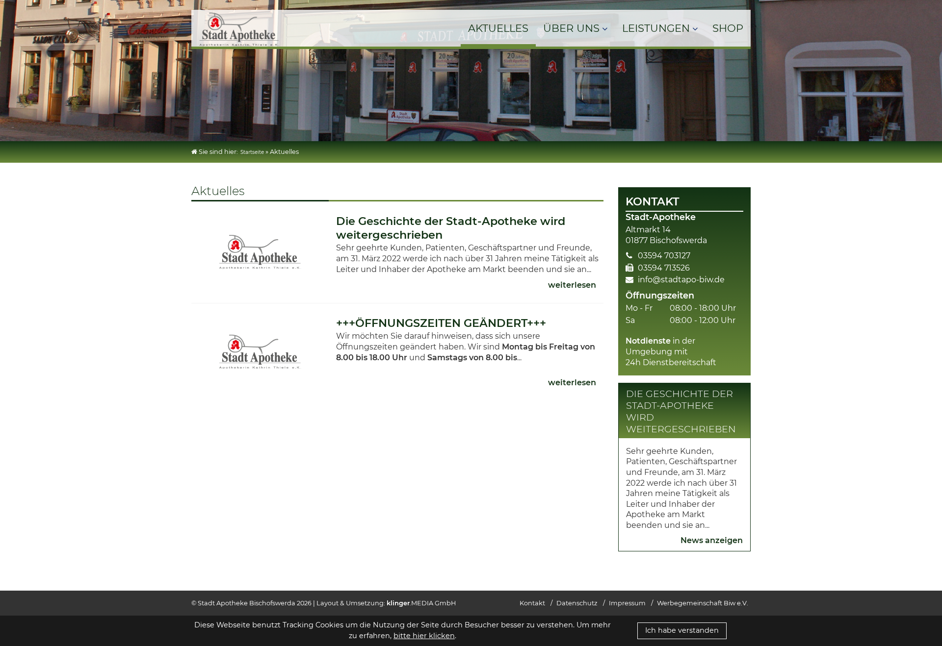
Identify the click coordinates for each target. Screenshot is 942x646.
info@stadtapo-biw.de (681, 279)
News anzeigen (711, 540)
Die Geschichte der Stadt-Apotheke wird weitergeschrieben (681, 411)
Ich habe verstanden (682, 630)
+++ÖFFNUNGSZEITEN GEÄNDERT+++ (441, 323)
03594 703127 (664, 255)
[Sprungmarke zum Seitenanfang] (923, 613)
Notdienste (648, 341)
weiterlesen (572, 285)
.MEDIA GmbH (421, 603)
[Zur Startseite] (239, 46)
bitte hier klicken (424, 635)
